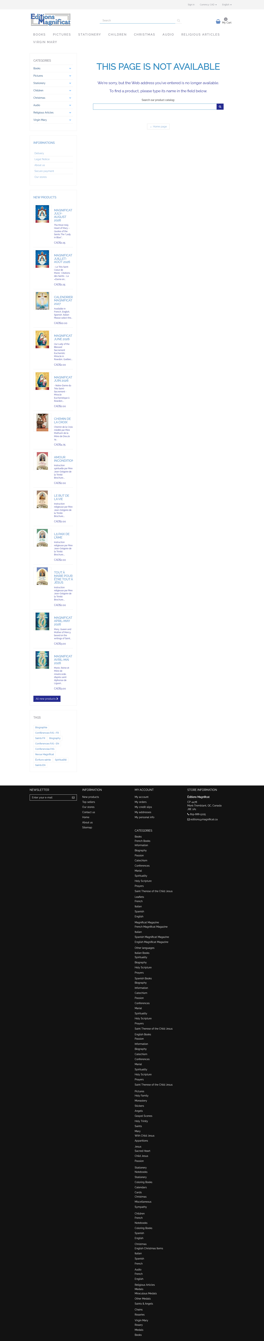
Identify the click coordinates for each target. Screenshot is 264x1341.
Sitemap (87, 827)
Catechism (141, 860)
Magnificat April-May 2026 (63, 621)
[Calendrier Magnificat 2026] (42, 301)
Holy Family (142, 1095)
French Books (142, 840)
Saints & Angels (144, 1303)
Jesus (138, 1146)
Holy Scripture (143, 881)
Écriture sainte (43, 759)
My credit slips (143, 807)
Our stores (40, 177)
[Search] (178, 20)
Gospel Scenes (143, 1115)
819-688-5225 (198, 814)
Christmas (144, 34)
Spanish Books (143, 978)
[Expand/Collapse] (70, 68)
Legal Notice (42, 159)
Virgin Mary (45, 42)
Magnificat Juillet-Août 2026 (63, 258)
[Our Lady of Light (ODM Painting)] (42, 621)
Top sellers (88, 802)
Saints (138, 1126)
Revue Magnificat (44, 754)
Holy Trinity (141, 1121)
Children (117, 34)
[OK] (220, 107)
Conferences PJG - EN (47, 743)
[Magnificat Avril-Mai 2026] (42, 660)
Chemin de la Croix (62, 420)
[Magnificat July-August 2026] (42, 214)
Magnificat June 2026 (63, 337)
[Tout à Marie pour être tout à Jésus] (42, 576)
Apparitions (141, 1140)
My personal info (144, 817)
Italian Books (142, 952)
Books (39, 34)
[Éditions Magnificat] (62, 19)
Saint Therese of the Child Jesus (154, 891)
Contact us (88, 812)
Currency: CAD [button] (207, 4)
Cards (138, 1192)
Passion (139, 855)
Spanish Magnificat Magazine (152, 937)
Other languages (144, 947)
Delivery (39, 153)
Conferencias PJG (44, 749)
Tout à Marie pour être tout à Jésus (63, 577)
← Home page (158, 126)
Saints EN (40, 765)
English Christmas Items (149, 1248)
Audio (168, 34)
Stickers (139, 1105)
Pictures (62, 34)
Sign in (191, 4)
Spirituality (141, 875)
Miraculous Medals (146, 1293)
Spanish (139, 911)
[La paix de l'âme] (42, 538)
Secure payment (44, 171)
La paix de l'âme (62, 535)
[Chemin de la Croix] (42, 423)
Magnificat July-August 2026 (63, 215)
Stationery (89, 34)
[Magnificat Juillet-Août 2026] (42, 259)
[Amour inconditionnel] (42, 461)
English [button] (226, 4)
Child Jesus (141, 1156)
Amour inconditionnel (67, 458)
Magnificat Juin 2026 (63, 379)
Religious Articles (200, 34)
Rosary (139, 1324)
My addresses (143, 812)
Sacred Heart (142, 1150)
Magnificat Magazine (147, 922)
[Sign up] (73, 797)
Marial (138, 870)
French (139, 901)
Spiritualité (61, 759)
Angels (139, 1110)
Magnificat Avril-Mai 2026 (63, 659)
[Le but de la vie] (42, 499)
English (139, 916)
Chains (139, 1309)
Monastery (141, 1100)
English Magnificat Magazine (151, 942)
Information (141, 845)
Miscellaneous (143, 1201)
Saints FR (40, 738)
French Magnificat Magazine (151, 926)
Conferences (142, 865)
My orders (141, 802)
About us (39, 165)
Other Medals (143, 1298)
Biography (55, 738)
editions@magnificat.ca (204, 819)
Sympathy (141, 1206)
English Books (143, 1034)
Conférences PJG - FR (47, 732)
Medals (139, 1289)
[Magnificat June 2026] (42, 339)
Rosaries (140, 1314)
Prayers (139, 886)
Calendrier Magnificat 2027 (63, 300)
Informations (44, 142)
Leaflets (139, 896)
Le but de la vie (61, 497)
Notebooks (141, 1171)
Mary (138, 1131)
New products (44, 197)
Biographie (41, 727)
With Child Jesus (144, 1135)
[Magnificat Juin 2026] (42, 381)
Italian (138, 906)
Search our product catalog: (158, 100)
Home (85, 817)
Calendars (141, 1187)
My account (142, 797)
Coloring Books (143, 1182)
